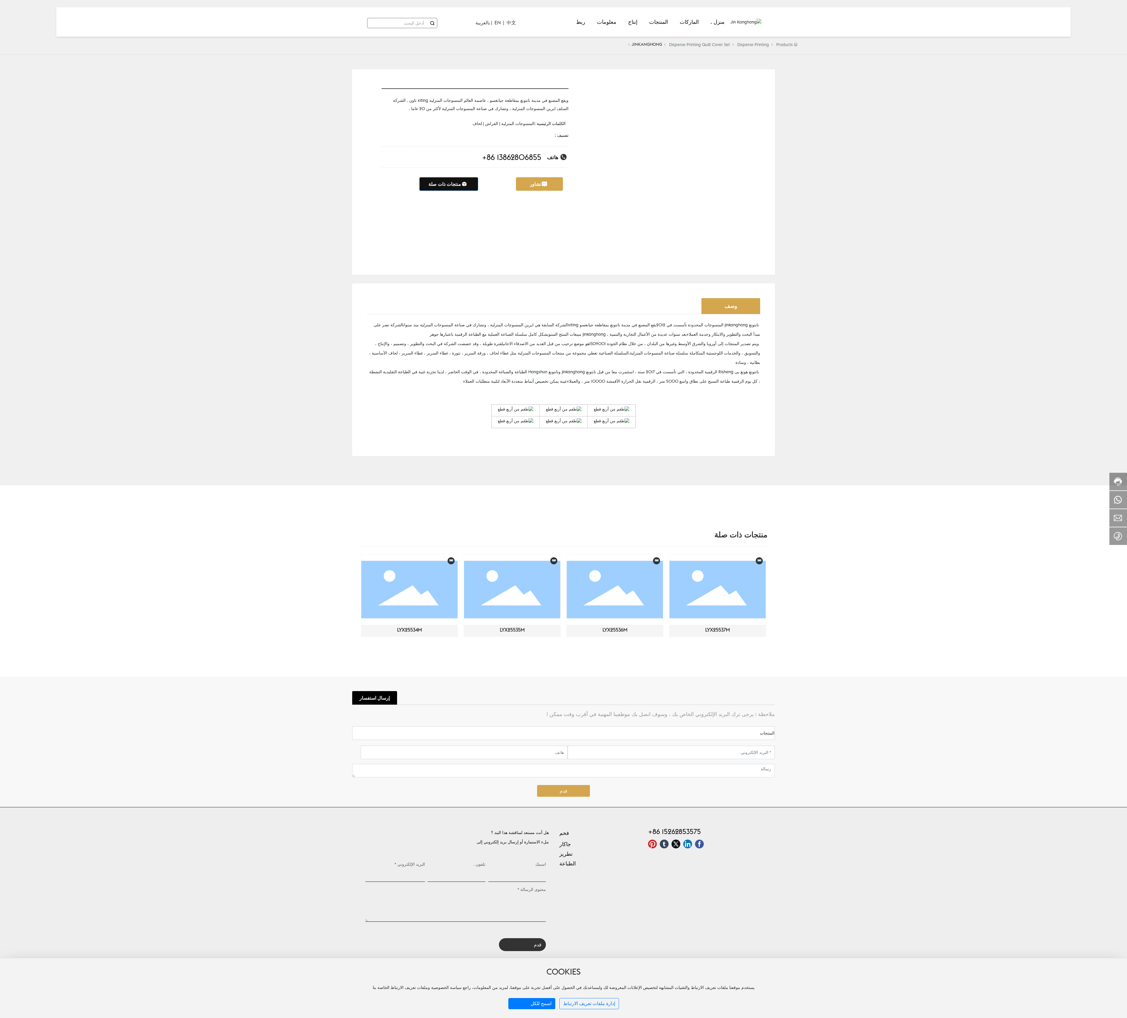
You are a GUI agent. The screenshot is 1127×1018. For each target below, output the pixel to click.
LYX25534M (409, 630)
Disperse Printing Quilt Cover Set (699, 44)
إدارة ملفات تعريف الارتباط (589, 1003)
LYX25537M (717, 630)
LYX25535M (512, 630)
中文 (511, 23)
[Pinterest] (652, 844)
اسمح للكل (541, 1003)
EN (498, 23)
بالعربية (482, 23)
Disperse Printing (753, 44)
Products (784, 44)
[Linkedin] (687, 844)
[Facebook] (699, 844)
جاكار (565, 844)
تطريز (566, 853)
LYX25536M (615, 630)
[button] (365, 598)
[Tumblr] (664, 844)
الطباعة (567, 863)
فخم (564, 833)
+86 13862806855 (511, 157)
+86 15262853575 (674, 831)
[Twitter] (676, 844)
